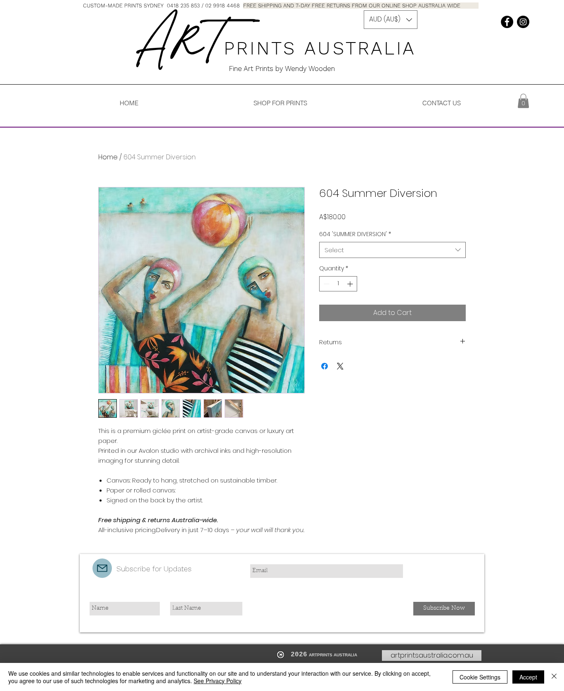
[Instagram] (523, 22)
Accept (528, 677)
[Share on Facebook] (324, 366)
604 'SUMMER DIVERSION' (355, 234)
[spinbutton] (338, 284)
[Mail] (102, 568)
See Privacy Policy (218, 681)
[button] (390, 19)
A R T (179, 42)
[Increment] (351, 284)
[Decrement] (325, 284)
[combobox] (392, 250)
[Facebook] (507, 22)
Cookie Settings (480, 677)
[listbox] (390, 19)
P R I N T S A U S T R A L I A (324, 48)
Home (108, 157)
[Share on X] (340, 366)
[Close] (554, 677)
